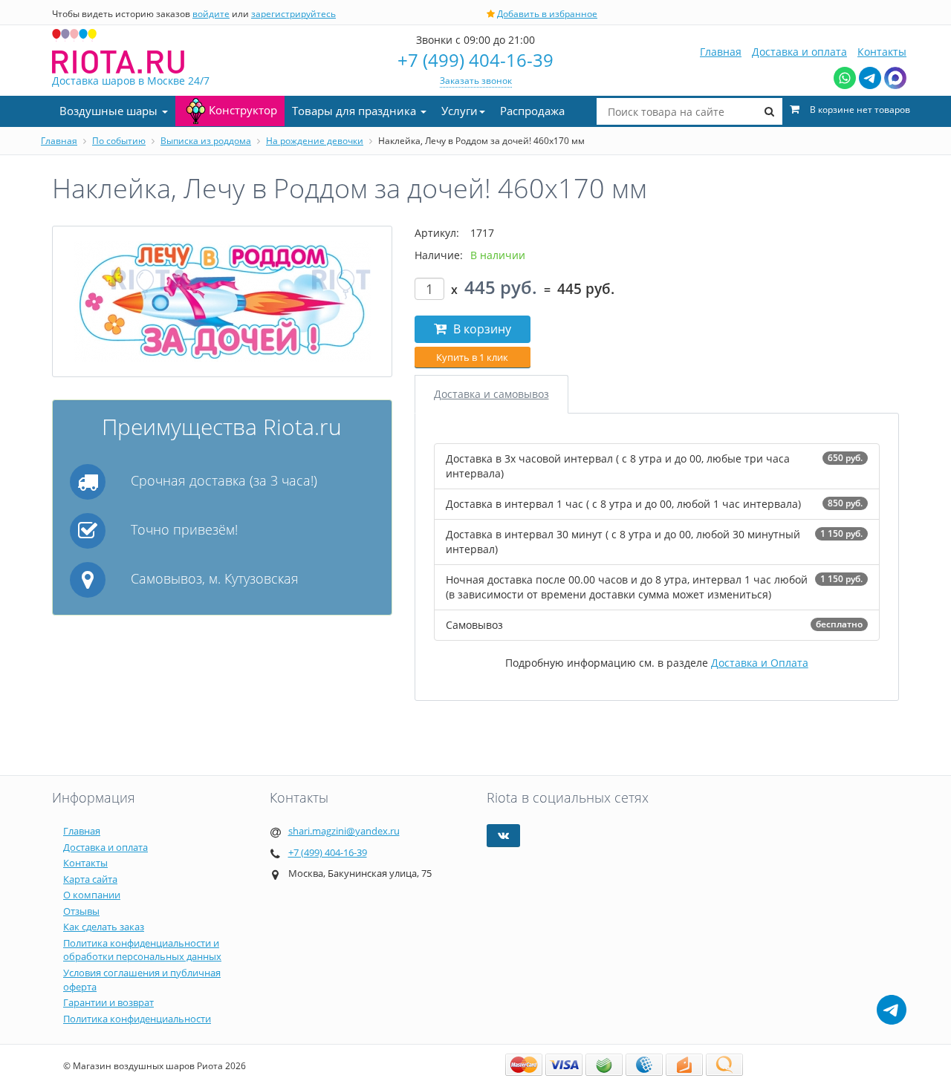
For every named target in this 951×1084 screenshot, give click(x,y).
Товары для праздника (355, 110)
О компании (91, 894)
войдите (211, 13)
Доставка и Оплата (759, 663)
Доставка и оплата (799, 52)
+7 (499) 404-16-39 (475, 60)
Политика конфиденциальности (137, 1018)
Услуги (459, 110)
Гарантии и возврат (108, 1002)
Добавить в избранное (547, 13)
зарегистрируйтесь (293, 13)
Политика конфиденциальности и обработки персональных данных (142, 950)
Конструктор (243, 109)
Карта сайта (90, 879)
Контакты (881, 52)
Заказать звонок (476, 80)
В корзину (480, 329)
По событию (119, 140)
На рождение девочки (314, 140)
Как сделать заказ (103, 926)
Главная (720, 52)
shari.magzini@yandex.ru (344, 831)
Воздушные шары (109, 110)
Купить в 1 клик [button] (472, 357)
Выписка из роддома (205, 140)
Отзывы (81, 911)
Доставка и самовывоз (491, 394)
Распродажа (532, 110)
